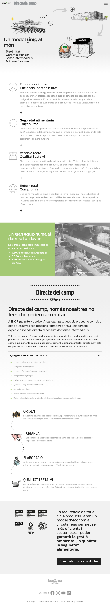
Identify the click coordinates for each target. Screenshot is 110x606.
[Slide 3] (85, 272)
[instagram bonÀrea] (58, 593)
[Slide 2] (80, 272)
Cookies (79, 601)
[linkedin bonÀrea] (69, 593)
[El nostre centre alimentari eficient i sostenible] (72, 9)
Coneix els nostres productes (78, 561)
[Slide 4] (90, 272)
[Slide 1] (75, 272)
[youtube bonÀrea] (63, 593)
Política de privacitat (48, 601)
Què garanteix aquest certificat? (28, 355)
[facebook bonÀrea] (52, 593)
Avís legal (31, 601)
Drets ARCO (67, 601)
